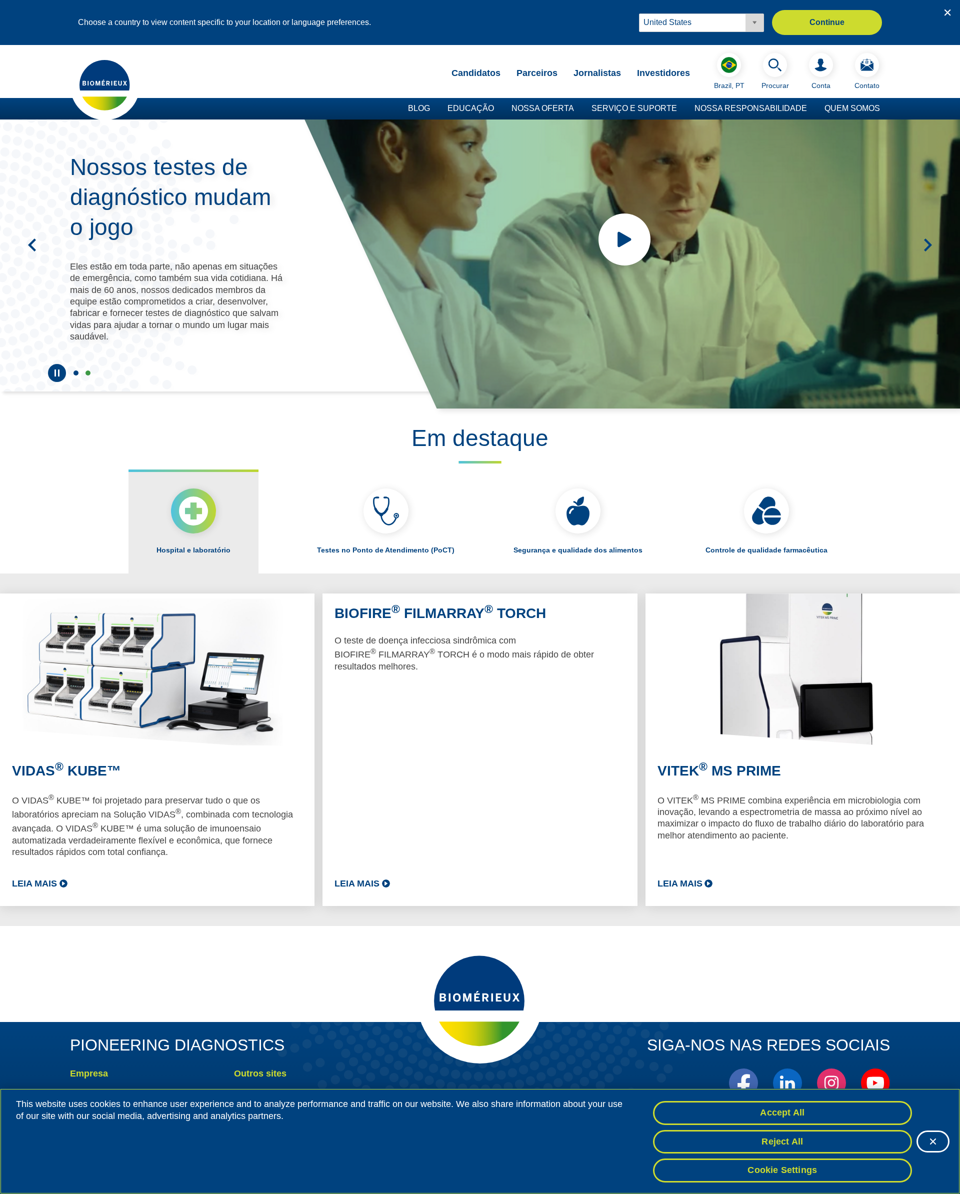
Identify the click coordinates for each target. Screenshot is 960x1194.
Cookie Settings (782, 1170)
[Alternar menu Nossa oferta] (579, 109)
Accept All (782, 1113)
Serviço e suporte (634, 108)
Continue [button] (827, 22)
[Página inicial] (105, 85)
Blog (419, 108)
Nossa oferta (543, 108)
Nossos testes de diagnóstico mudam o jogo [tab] (88, 373)
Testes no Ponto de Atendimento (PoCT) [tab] (385, 550)
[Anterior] (32, 245)
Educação (471, 108)
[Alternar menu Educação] (499, 109)
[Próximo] (928, 245)
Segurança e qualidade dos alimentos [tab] (578, 550)
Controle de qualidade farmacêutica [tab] (767, 550)
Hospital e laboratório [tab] (193, 550)
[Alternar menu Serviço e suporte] (682, 109)
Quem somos (852, 108)
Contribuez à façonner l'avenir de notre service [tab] (76, 373)
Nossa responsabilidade (750, 108)
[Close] (933, 1141)
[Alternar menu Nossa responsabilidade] (812, 109)
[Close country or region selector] (947, 12)
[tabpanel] (480, 750)
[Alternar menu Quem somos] (885, 109)
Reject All (782, 1141)
